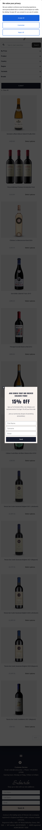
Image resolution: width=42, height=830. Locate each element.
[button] (3, 387)
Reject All (21, 32)
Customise (21, 25)
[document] (21, 415)
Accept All (21, 18)
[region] (21, 19)
